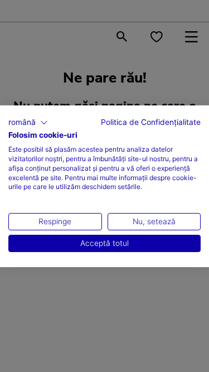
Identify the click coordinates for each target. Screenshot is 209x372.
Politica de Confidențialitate (151, 121)
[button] (28, 122)
